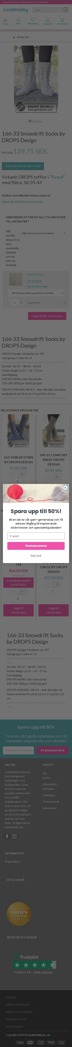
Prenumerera (36, 546)
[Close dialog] (65, 487)
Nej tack (36, 556)
